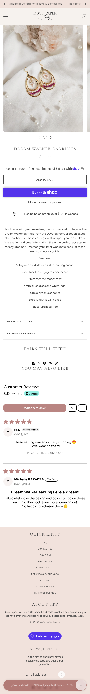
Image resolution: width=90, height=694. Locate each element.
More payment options (45, 202)
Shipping (45, 580)
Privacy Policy (45, 586)
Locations (45, 555)
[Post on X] (39, 363)
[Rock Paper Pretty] (45, 16)
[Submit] (61, 674)
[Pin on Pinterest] (44, 363)
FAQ (45, 542)
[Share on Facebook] (33, 363)
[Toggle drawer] (5, 16)
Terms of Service (45, 593)
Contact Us (45, 549)
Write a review (35, 408)
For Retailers (45, 568)
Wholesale (45, 561)
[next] (85, 4)
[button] (56, 363)
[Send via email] (50, 363)
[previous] (5, 4)
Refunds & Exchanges (45, 574)
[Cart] (84, 16)
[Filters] (72, 408)
